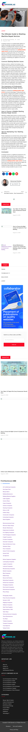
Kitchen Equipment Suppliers (9, 559)
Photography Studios (7, 595)
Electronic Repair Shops (8, 525)
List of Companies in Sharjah (9, 682)
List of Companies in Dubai (9, 680)
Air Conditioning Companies (9, 487)
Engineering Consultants (8, 530)
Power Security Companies (9, 597)
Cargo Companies (7, 503)
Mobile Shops (6, 575)
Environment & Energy (8, 705)
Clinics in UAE (6, 510)
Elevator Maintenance (8, 527)
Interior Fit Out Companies (9, 551)
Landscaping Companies (8, 561)
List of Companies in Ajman (9, 684)
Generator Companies (8, 541)
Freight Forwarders (7, 537)
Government (6, 709)
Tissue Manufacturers (8, 616)
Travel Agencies (6, 625)
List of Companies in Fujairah (9, 688)
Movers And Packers (7, 577)
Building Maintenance (8, 494)
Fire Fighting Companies (8, 532)
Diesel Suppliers (6, 519)
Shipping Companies (7, 602)
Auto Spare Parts (7, 489)
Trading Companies (7, 621)
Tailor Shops (5, 611)
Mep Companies (6, 573)
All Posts (15, 184)
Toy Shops (5, 618)
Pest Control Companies (8, 587)
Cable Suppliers (6, 498)
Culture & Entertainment (8, 702)
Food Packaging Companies (9, 534)
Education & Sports (7, 704)
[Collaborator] (12, 328)
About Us (5, 664)
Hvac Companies (7, 548)
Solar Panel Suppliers (8, 607)
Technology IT (6, 713)
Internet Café (6, 553)
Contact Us (5, 666)
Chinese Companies (7, 505)
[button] (26, 4)
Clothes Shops (6, 512)
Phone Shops (6, 591)
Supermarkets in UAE (8, 609)
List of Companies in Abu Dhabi (10, 678)
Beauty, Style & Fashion (8, 700)
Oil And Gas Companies (8, 582)
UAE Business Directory (8, 670)
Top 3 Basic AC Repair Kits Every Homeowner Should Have (19, 210)
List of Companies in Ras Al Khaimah (11, 690)
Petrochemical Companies (9, 589)
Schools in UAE (6, 600)
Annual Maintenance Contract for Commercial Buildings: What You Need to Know (19, 247)
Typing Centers (6, 628)
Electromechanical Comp (8, 523)
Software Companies (7, 604)
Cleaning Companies (7, 507)
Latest (3, 30)
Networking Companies (8, 580)
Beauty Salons (6, 491)
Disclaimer (8, 726)
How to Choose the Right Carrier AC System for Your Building (19, 228)
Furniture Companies (7, 539)
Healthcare (5, 711)
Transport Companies (8, 623)
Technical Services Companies (10, 614)
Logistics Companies (7, 564)
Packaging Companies (8, 584)
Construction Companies (8, 514)
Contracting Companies (8, 517)
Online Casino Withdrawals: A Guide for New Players (14, 471)
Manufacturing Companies (9, 568)
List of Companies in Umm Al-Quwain (11, 686)
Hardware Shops (6, 546)
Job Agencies (6, 555)
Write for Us (5, 668)
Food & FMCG (6, 707)
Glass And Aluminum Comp (9, 544)
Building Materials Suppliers (9, 496)
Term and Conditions (17, 726)
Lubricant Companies (8, 566)
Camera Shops (6, 501)
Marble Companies (7, 571)
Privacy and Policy (14, 729)
